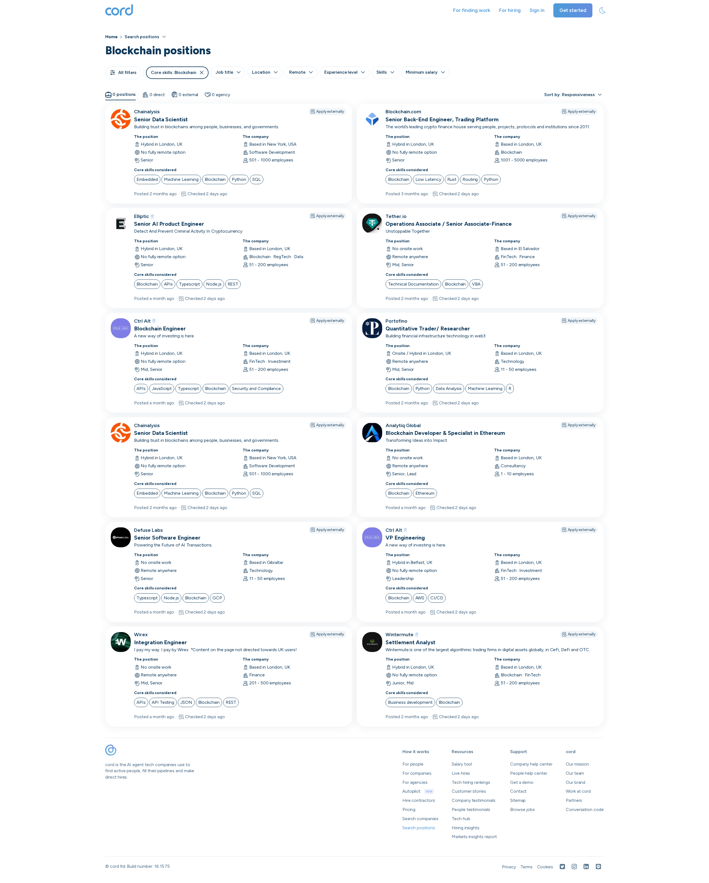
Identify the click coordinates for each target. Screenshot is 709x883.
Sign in (537, 10)
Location (261, 72)
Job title (224, 72)
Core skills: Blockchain (173, 72)
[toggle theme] (602, 10)
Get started (572, 10)
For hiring (510, 10)
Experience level (341, 72)
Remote (297, 72)
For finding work (471, 10)
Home (111, 36)
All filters (127, 72)
